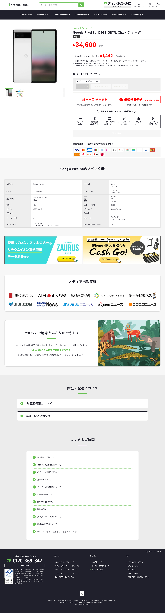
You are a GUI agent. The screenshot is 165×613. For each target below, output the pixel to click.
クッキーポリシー (135, 566)
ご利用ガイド (97, 562)
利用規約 (131, 569)
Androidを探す (120, 14)
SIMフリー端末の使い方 (100, 566)
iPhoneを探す (27, 14)
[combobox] (59, 4)
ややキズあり (120, 86)
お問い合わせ (133, 573)
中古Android (85, 28)
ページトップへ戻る (156, 551)
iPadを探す (43, 14)
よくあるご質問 (97, 569)
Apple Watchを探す (62, 14)
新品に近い (83, 86)
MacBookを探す (82, 14)
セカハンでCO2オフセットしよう (68, 573)
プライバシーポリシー (136, 562)
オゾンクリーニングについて (66, 569)
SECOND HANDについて (64, 562)
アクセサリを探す (138, 14)
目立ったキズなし (101, 86)
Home (75, 28)
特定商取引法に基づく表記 (138, 577)
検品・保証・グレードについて (67, 566)
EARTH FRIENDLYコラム (64, 577)
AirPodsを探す (101, 14)
